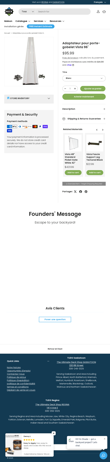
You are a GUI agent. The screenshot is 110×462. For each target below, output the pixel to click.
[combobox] (55, 11)
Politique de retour (16, 377)
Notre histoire (14, 367)
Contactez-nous (16, 374)
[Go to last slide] (97, 130)
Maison (8, 21)
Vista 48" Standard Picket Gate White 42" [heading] (71, 158)
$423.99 (69, 167)
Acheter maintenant (84, 96)
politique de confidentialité (21, 383)
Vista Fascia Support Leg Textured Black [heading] (94, 157)
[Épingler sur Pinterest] (86, 191)
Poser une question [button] (55, 319)
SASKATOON (31, 2)
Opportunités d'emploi (18, 370)
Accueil (7, 33)
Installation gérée (14, 26)
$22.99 (90, 164)
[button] (104, 11)
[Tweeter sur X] (75, 191)
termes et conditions (18, 386)
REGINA (17, 2)
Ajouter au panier (92, 88)
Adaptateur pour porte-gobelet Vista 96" (29, 33)
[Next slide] (102, 130)
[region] (84, 154)
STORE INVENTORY (19, 98)
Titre (64, 72)
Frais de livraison (70, 57)
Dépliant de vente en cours (21, 390)
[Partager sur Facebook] (80, 191)
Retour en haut (55, 349)
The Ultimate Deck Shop (23, 458)
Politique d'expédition (18, 380)
